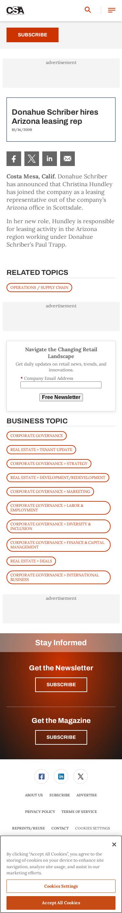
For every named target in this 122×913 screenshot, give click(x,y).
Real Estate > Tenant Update (41, 449)
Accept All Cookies (61, 903)
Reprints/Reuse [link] (28, 828)
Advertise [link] (86, 795)
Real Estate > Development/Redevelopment (57, 477)
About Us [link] (34, 795)
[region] (61, 874)
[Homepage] (15, 10)
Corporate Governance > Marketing (50, 491)
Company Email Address (46, 378)
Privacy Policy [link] (40, 811)
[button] (112, 10)
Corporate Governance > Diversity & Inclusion (50, 526)
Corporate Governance (36, 435)
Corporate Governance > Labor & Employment (46, 507)
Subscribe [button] (61, 684)
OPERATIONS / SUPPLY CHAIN (39, 287)
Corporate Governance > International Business (54, 577)
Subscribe (32, 34)
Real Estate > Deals (31, 561)
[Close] (114, 844)
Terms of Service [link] (79, 811)
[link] (14, 158)
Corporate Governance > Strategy (49, 463)
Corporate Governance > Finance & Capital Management (57, 544)
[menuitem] (14, 158)
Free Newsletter (61, 397)
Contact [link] (60, 828)
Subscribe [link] (59, 795)
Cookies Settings (92, 828)
